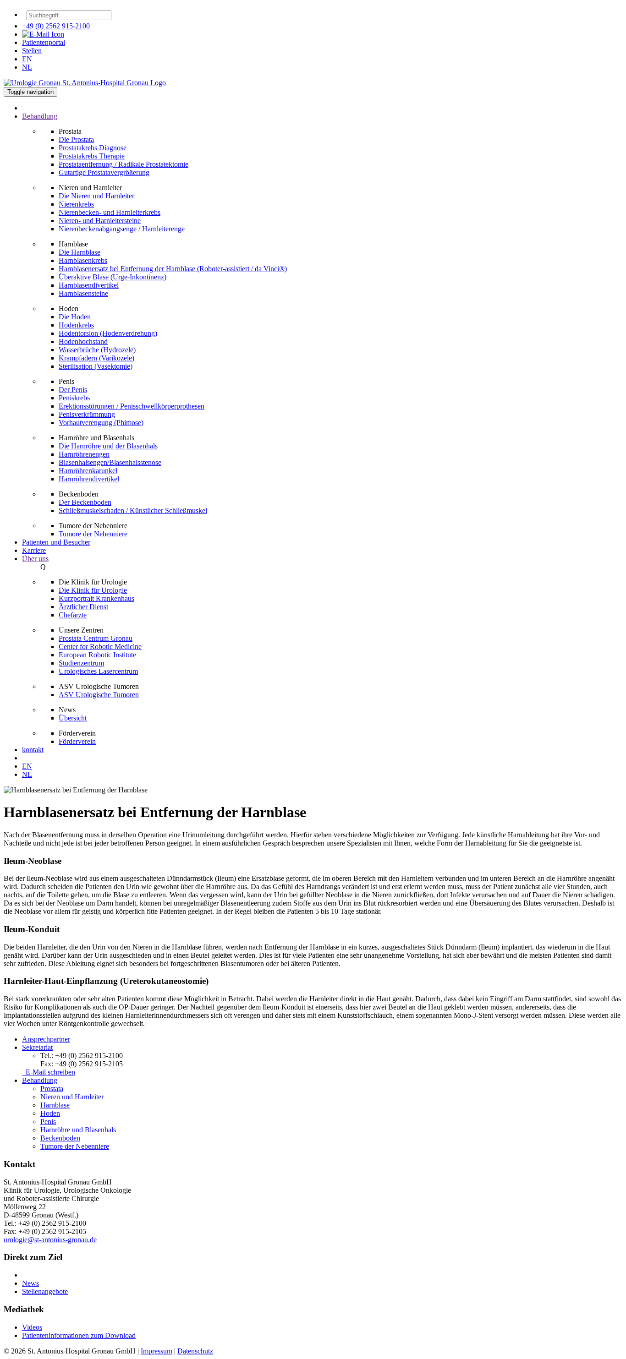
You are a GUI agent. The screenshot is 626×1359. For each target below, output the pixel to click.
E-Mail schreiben (48, 1072)
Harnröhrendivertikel (89, 479)
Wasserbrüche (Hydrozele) (97, 350)
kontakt (33, 749)
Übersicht (73, 718)
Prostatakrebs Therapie (92, 156)
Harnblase (55, 1105)
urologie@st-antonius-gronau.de (50, 1240)
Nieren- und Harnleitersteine (100, 220)
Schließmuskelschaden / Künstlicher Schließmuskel (133, 510)
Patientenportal (43, 42)
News (30, 1283)
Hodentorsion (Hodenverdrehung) (108, 333)
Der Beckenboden (85, 502)
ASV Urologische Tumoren (99, 695)
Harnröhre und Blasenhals (78, 1130)
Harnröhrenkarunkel (88, 471)
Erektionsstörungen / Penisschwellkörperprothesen (131, 406)
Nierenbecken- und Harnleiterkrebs (109, 212)
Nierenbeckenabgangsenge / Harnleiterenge (122, 229)
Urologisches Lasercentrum (98, 671)
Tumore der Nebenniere (93, 534)
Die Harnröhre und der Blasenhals (108, 446)
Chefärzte (73, 615)
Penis (48, 1121)
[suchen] (116, 17)
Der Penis (73, 389)
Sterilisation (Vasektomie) (95, 366)
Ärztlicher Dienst (83, 607)
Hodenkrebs (76, 325)
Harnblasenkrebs (83, 260)
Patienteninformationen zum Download (79, 1335)
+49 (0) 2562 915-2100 (56, 26)
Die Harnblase (79, 252)
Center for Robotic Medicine (100, 646)
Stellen (32, 51)
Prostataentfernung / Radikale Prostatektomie (123, 164)
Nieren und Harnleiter (72, 1097)
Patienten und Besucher (56, 542)
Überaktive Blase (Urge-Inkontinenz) (112, 277)
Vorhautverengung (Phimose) (101, 422)
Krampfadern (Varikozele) (96, 358)
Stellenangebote (45, 1291)
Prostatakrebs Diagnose (92, 148)
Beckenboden (60, 1138)
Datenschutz (195, 1351)
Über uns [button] (35, 558)
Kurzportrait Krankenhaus (96, 598)
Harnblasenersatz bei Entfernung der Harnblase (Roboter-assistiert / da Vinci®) (173, 269)
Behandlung (39, 1080)
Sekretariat (37, 1047)
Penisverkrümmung (87, 414)
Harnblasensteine (83, 293)
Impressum (156, 1351)
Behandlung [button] (39, 116)
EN (27, 59)
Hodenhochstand (83, 341)
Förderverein (77, 741)
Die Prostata (76, 139)
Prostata (51, 1088)
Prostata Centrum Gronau (95, 638)
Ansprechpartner (46, 1039)
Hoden (50, 1113)
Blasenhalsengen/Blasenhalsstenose (110, 462)
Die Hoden (75, 317)
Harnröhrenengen (84, 454)
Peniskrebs (74, 398)
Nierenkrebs (76, 204)
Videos (32, 1327)
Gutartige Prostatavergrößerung (104, 172)
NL (27, 67)
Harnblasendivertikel (89, 285)
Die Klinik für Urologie (93, 590)
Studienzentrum (81, 663)
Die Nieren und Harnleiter (96, 196)
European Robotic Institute (97, 655)
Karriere (34, 550)
